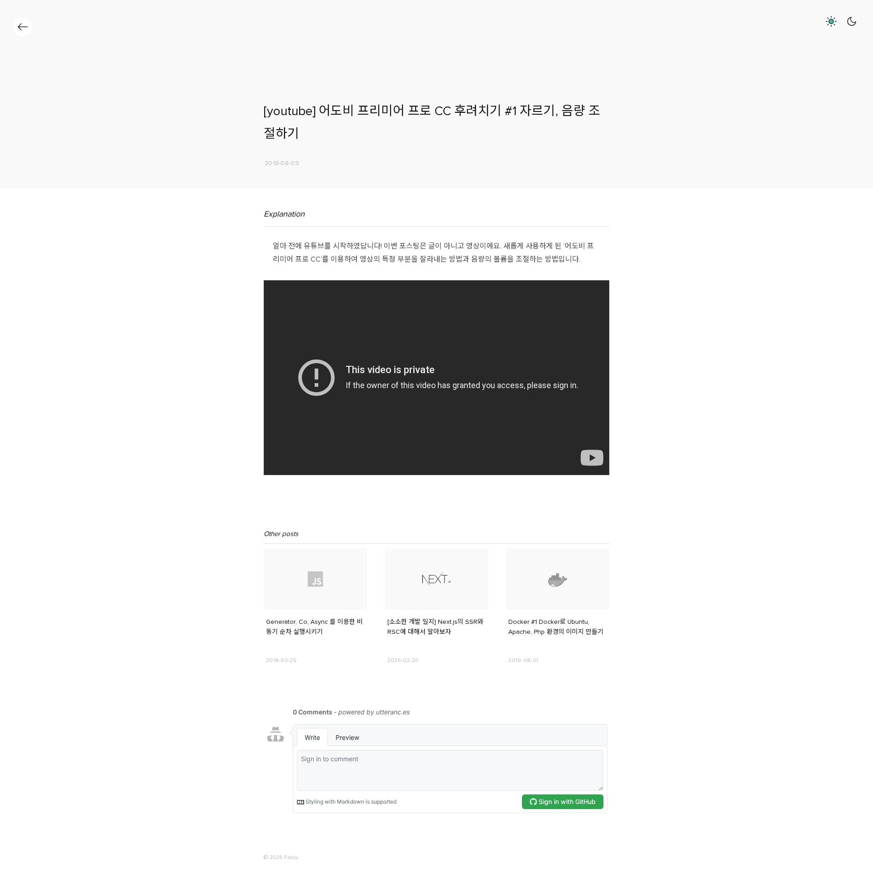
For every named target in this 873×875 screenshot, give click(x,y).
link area (275, 552)
